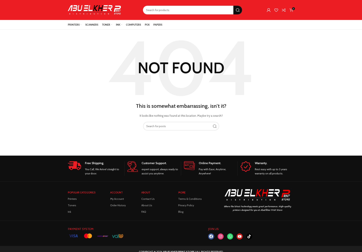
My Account (117, 199)
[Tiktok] (249, 236)
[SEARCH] (237, 10)
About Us (146, 205)
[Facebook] (211, 236)
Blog (180, 211)
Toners (72, 205)
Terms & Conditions (190, 199)
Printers (72, 199)
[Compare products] (284, 10)
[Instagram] (221, 236)
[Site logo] (94, 9)
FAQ (143, 211)
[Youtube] (240, 236)
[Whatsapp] (230, 236)
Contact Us (148, 199)
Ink (69, 211)
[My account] (268, 10)
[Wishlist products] (276, 10)
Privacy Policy (186, 205)
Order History (118, 205)
